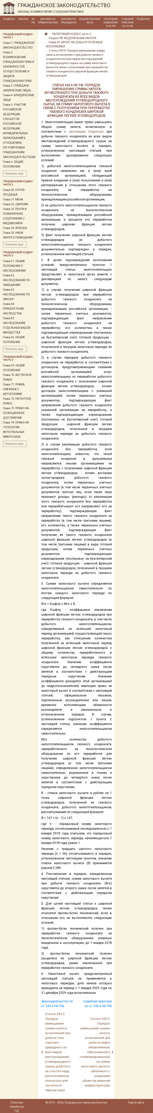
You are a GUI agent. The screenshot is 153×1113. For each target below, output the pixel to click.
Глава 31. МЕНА (13, 199)
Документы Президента (68, 21)
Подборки (143, 19)
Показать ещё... (15, 173)
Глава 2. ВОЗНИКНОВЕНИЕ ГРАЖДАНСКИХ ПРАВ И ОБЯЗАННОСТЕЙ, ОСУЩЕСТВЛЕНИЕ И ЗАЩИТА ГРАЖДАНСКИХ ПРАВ (18, 66)
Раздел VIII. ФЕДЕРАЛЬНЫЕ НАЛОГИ (72, 38)
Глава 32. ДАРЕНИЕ (15, 204)
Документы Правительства (48, 21)
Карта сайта (136, 1102)
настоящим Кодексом (86, 131)
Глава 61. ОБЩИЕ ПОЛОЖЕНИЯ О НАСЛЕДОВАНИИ (14, 266)
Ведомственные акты (89, 21)
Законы (23, 19)
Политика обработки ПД (17, 1106)
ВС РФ (33, 21)
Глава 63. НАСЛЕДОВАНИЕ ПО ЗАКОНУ (16, 294)
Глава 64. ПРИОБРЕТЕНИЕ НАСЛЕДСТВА (13, 308)
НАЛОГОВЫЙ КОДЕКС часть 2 (71, 33)
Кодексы (9, 19)
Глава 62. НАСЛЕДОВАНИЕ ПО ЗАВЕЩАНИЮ (16, 280)
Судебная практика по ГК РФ (127, 23)
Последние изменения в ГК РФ (111, 23)
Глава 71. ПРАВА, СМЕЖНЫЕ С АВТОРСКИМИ (14, 389)
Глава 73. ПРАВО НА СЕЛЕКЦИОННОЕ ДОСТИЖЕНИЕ (16, 413)
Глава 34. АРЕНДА (15, 228)
